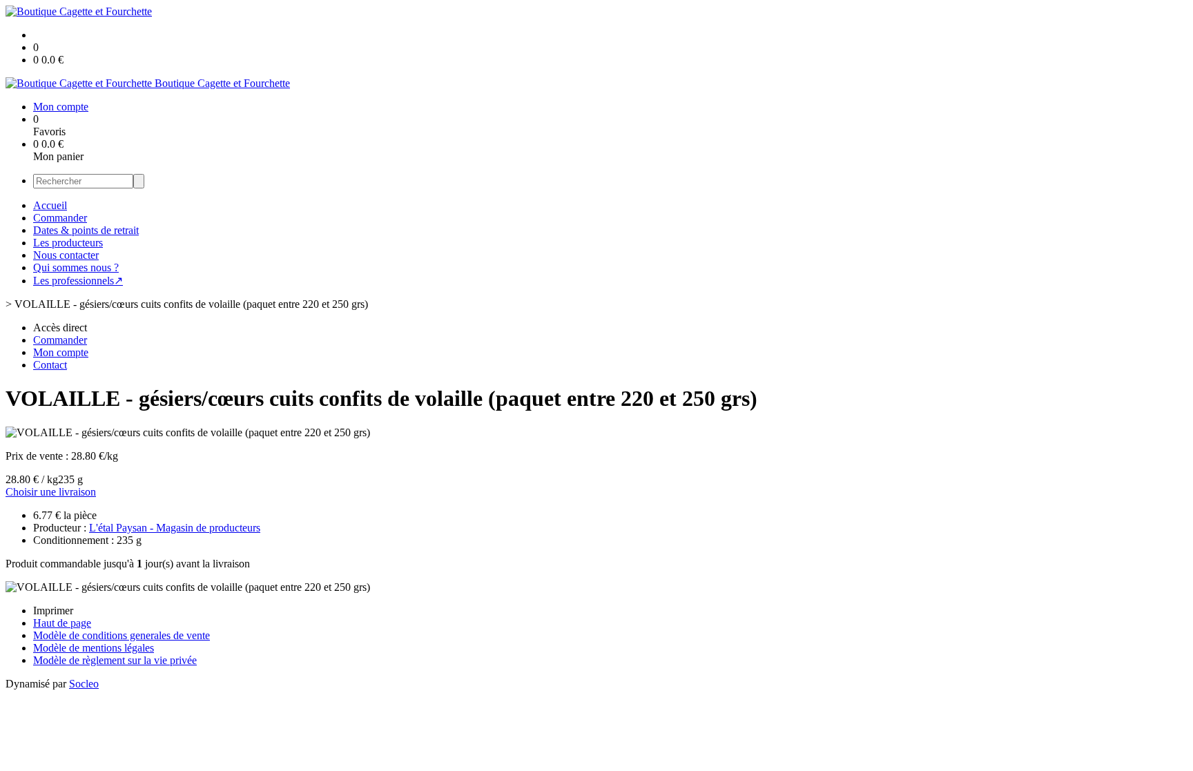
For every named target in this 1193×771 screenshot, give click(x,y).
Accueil (50, 205)
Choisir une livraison (51, 492)
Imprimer (53, 610)
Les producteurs (68, 242)
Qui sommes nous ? (76, 267)
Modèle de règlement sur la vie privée (115, 660)
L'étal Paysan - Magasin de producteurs (174, 528)
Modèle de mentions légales (93, 648)
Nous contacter (66, 255)
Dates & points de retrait (86, 230)
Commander (60, 218)
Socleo (84, 684)
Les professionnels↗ (78, 280)
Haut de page (62, 623)
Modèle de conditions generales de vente (121, 635)
